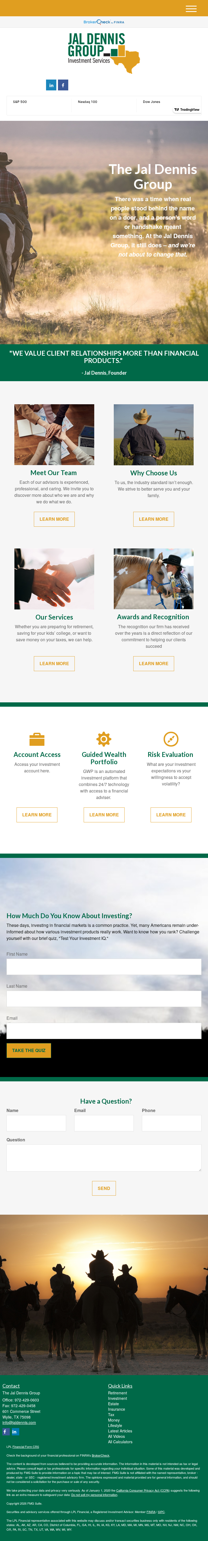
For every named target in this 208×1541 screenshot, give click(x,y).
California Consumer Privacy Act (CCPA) (143, 1490)
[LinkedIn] (51, 85)
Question (15, 1140)
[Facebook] (63, 85)
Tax (111, 1414)
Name (12, 1110)
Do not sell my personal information (94, 1494)
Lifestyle (115, 1425)
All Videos (116, 1436)
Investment (117, 1398)
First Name (17, 954)
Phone (148, 1110)
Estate (113, 1403)
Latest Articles (120, 1430)
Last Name (16, 986)
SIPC (161, 1512)
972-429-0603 (153, 84)
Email (12, 1018)
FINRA (151, 1512)
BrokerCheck (100, 1455)
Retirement (117, 1392)
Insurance (116, 1409)
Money (114, 1420)
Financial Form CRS (25, 1446)
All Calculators (120, 1441)
